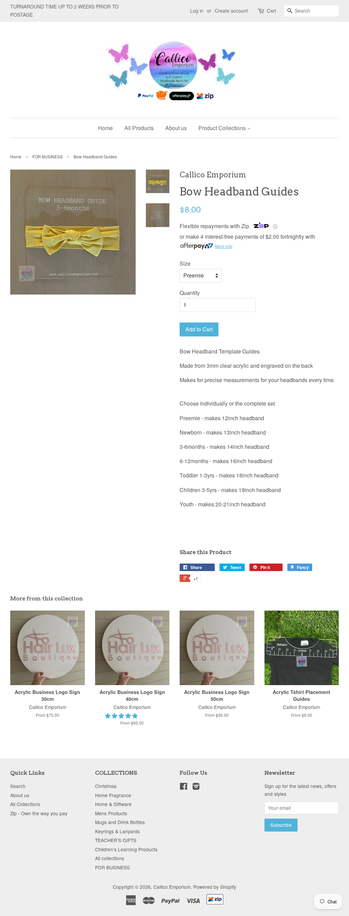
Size (185, 263)
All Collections (25, 804)
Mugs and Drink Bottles (120, 822)
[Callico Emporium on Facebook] (183, 787)
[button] (122, 716)
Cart (271, 10)
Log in (196, 10)
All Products (139, 128)
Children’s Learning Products (126, 849)
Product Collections (222, 128)
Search (18, 786)
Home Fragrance (113, 795)
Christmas (106, 786)
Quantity (190, 293)
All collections (109, 858)
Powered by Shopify (214, 886)
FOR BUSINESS (47, 156)
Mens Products (111, 813)
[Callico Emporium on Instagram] (196, 787)
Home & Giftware (113, 804)
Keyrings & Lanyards (117, 831)
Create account (231, 10)
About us (176, 128)
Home (105, 128)
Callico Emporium (172, 886)
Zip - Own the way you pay (38, 813)
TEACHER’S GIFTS (115, 840)
